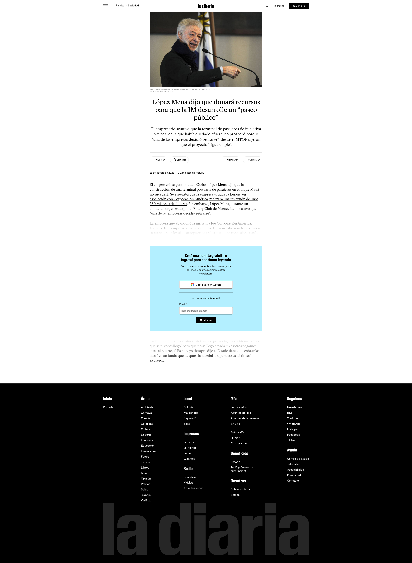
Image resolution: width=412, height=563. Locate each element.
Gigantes (189, 458)
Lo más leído (239, 407)
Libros (145, 467)
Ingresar (279, 5)
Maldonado (191, 413)
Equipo (235, 495)
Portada (108, 407)
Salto (187, 424)
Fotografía (237, 432)
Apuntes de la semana (245, 418)
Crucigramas (239, 443)
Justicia (146, 462)
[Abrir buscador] (267, 6)
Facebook (293, 434)
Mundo (145, 473)
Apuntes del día (241, 413)
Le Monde (190, 448)
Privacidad (294, 475)
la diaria (189, 442)
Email (183, 304)
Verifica (146, 500)
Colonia (188, 407)
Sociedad (133, 5)
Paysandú (190, 418)
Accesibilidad (295, 469)
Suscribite (299, 5)
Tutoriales (293, 464)
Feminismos (148, 451)
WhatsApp (293, 424)
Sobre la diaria (240, 489)
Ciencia (145, 418)
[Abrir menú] (105, 5)
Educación (147, 445)
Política (120, 5)
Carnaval (147, 413)
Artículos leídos (193, 488)
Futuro (145, 456)
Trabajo (146, 495)
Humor (235, 438)
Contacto (293, 480)
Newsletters (294, 407)
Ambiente (147, 407)
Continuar (206, 320)
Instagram (293, 429)
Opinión (146, 478)
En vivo (235, 424)
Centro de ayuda (298, 458)
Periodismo (191, 477)
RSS (290, 413)
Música (188, 482)
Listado (235, 462)
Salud (144, 489)
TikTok (291, 440)
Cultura (145, 429)
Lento (187, 453)
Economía (147, 440)
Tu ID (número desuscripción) (242, 469)
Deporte (146, 434)
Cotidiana (147, 424)
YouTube (292, 418)
